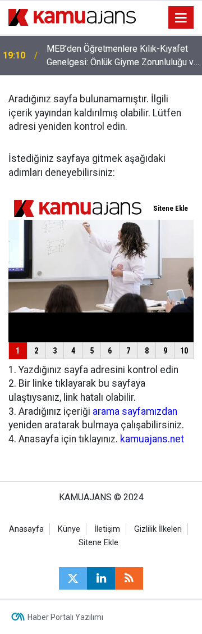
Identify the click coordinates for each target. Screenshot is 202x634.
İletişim (107, 529)
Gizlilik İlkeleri (158, 529)
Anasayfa (26, 529)
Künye (69, 529)
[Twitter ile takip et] (73, 578)
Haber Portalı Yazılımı (65, 617)
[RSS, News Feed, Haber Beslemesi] (129, 578)
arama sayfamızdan (135, 411)
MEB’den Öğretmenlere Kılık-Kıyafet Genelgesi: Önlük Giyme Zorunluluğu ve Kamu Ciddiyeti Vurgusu (123, 56)
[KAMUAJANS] (72, 16)
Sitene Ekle (98, 542)
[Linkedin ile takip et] (101, 578)
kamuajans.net (152, 439)
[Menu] (181, 18)
